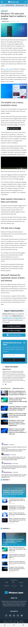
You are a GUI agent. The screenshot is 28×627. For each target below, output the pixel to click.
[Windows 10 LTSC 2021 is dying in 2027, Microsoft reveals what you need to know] (4, 415)
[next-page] (4, 439)
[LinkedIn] (6, 384)
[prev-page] (2, 439)
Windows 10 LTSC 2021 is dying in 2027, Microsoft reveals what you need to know (17, 415)
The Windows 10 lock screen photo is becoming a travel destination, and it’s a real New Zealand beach (17, 569)
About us (5, 620)
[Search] (26, 2)
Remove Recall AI (10, 5)
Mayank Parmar (5, 21)
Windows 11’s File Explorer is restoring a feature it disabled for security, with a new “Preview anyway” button (17, 520)
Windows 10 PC (4, 11)
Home (2, 8)
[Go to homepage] (4, 625)
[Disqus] (14, 460)
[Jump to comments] (14, 625)
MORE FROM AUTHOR (18, 388)
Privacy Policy (13, 622)
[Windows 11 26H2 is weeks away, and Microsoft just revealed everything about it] (5, 515)
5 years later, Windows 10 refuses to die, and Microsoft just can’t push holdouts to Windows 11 (18, 408)
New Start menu (20, 5)
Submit (14, 360)
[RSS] (14, 615)
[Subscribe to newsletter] (23, 625)
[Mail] (10, 615)
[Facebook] (6, 615)
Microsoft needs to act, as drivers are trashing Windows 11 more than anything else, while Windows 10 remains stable (17, 507)
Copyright (21, 620)
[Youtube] (21, 615)
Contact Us (16, 620)
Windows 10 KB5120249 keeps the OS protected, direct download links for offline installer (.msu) (17, 549)
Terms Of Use (6, 622)
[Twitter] (4, 384)
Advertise (10, 620)
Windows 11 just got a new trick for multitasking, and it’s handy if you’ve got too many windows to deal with (13, 492)
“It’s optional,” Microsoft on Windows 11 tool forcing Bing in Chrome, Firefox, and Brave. (17, 500)
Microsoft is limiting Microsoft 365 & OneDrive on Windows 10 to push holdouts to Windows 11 (17, 393)
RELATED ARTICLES (5, 388)
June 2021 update (8, 69)
